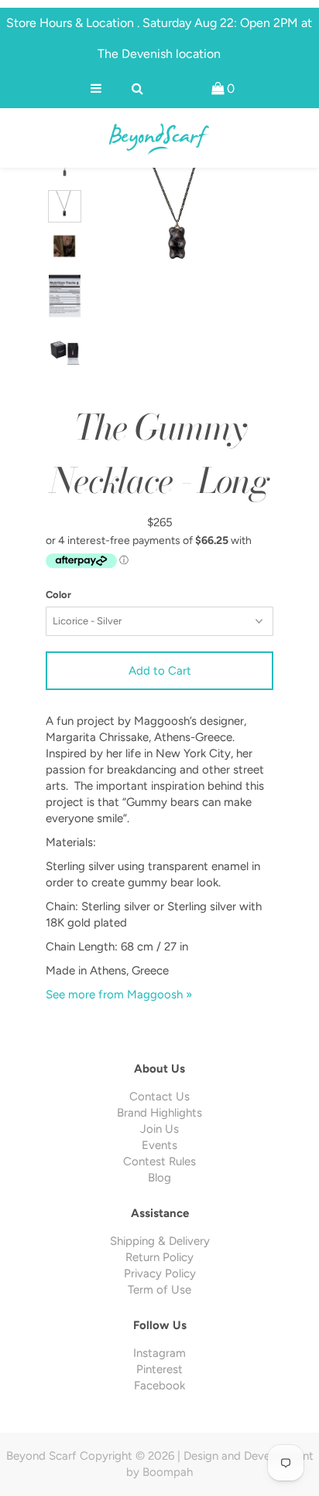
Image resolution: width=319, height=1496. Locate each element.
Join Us (159, 1129)
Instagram (159, 1353)
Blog (159, 1178)
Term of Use (159, 1290)
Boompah (167, 1472)
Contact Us (159, 1096)
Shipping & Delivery (160, 1241)
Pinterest (159, 1369)
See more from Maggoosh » (119, 994)
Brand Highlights (159, 1113)
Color (58, 594)
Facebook (159, 1385)
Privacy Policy (160, 1273)
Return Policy (159, 1257)
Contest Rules (159, 1161)
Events (159, 1145)
